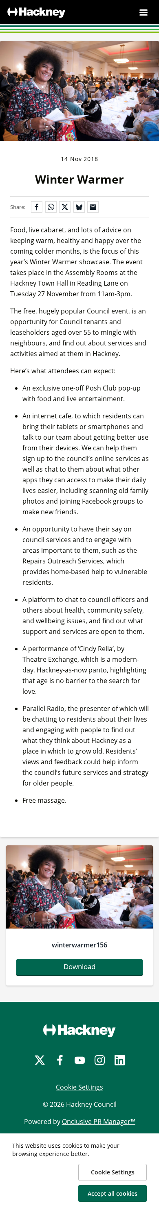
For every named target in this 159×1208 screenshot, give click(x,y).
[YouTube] (80, 1060)
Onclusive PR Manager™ (98, 1121)
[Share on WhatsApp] (51, 207)
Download (79, 966)
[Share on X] (65, 207)
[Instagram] (100, 1060)
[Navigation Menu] (143, 12)
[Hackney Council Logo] (79, 1030)
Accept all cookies (112, 1193)
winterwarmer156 (79, 944)
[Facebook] (60, 1060)
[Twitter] (40, 1060)
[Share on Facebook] (36, 207)
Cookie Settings (79, 1087)
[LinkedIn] (120, 1060)
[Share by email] (93, 207)
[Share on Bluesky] (79, 207)
